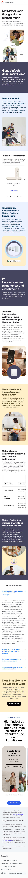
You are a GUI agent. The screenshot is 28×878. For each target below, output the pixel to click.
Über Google (5, 860)
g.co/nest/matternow (18, 814)
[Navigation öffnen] (25, 2)
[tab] (7, 197)
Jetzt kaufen (13, 191)
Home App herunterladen (8, 866)
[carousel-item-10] (22, 795)
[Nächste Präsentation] (24, 179)
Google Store (14, 860)
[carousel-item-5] (13, 795)
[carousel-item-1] (6, 795)
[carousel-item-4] (11, 795)
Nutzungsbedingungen (16, 863)
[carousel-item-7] (17, 795)
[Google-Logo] (8, 2)
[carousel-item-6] (15, 795)
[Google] (4, 856)
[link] (14, 704)
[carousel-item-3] (9, 795)
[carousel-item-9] (20, 795)
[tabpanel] (14, 179)
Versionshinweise (6, 869)
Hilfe (5, 873)
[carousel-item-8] (18, 795)
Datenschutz (5, 863)
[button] (14, 593)
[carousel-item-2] (8, 795)
